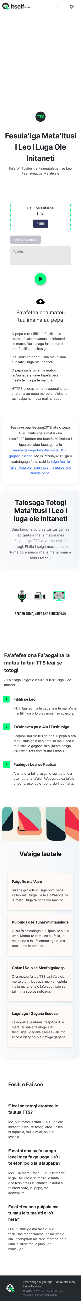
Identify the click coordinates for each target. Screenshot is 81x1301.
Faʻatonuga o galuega (38, 1282)
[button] (40, 216)
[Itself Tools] (40, 606)
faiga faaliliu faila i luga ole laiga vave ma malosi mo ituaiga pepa (40, 467)
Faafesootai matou (46, 1294)
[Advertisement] (40, 55)
